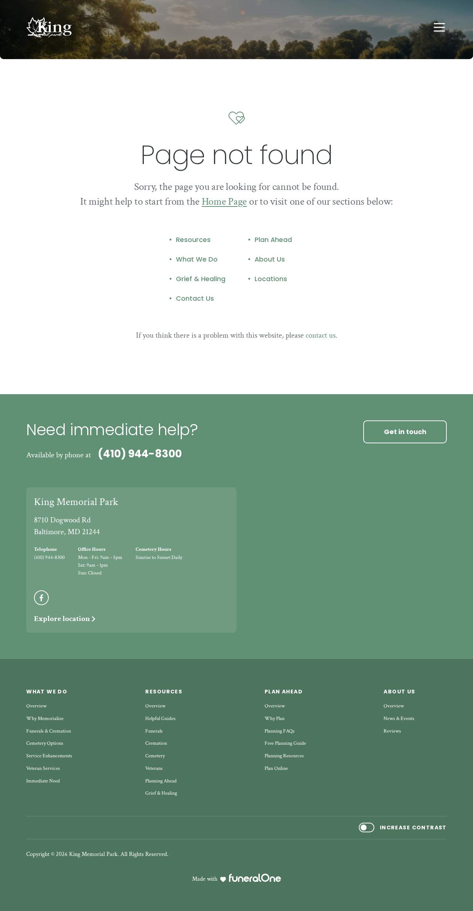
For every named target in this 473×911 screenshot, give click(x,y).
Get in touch (405, 431)
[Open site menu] (439, 27)
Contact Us (195, 298)
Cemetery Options (44, 743)
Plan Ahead (273, 240)
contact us (321, 335)
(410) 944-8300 (140, 453)
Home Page (224, 201)
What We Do (197, 259)
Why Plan (275, 718)
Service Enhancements (49, 756)
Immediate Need (43, 781)
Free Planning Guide (285, 743)
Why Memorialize (45, 718)
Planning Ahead (161, 781)
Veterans (154, 768)
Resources (193, 240)
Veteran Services (43, 768)
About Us (270, 259)
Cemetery (155, 756)
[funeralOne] (255, 878)
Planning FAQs (280, 731)
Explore (62, 619)
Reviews (392, 731)
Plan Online (276, 768)
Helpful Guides (160, 718)
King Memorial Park (76, 502)
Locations (271, 279)
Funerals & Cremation (48, 731)
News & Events (399, 718)
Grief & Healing (200, 279)
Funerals (154, 731)
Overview (36, 706)
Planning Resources (284, 756)
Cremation (156, 743)
